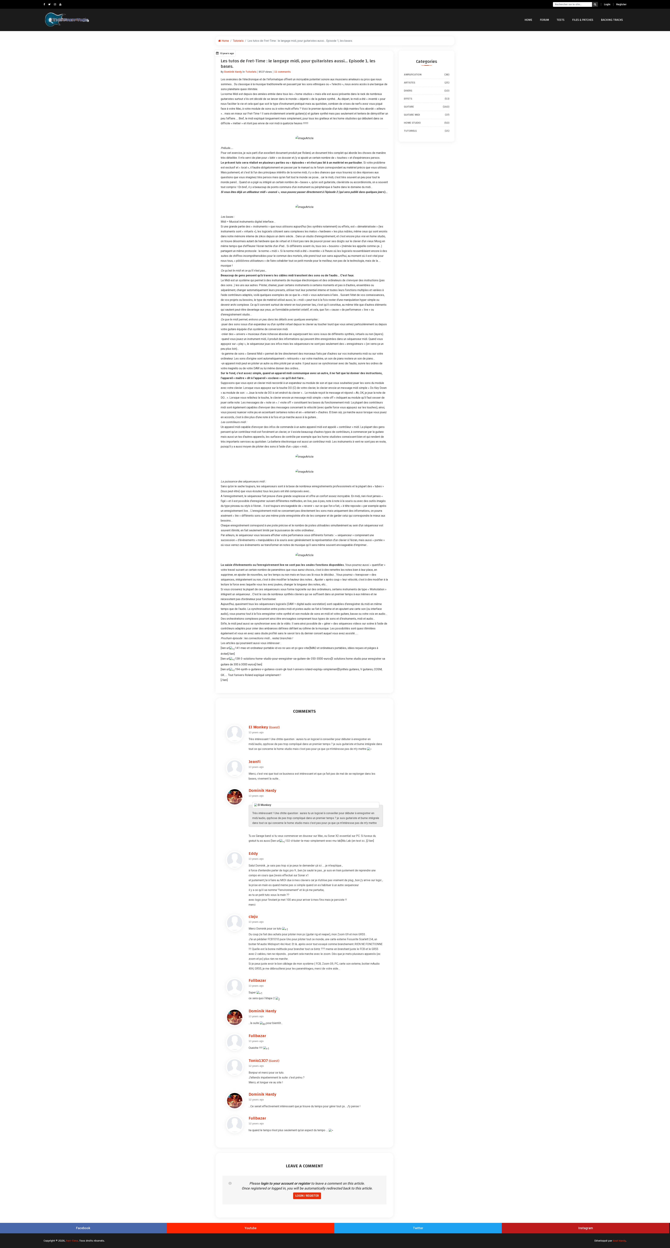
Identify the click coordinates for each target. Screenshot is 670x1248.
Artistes (426, 82)
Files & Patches (582, 19)
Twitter (418, 1228)
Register (621, 4)
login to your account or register (285, 1183)
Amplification (426, 74)
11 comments (282, 71)
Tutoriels (238, 40)
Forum (544, 19)
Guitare (426, 106)
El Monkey (264, 727)
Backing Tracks (612, 19)
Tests (560, 19)
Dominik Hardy (233, 71)
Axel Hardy (619, 1240)
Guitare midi (426, 114)
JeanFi (254, 762)
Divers (426, 90)
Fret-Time (72, 1240)
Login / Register (307, 1195)
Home (528, 19)
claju (253, 916)
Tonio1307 (264, 1061)
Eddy (253, 853)
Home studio (426, 122)
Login (607, 4)
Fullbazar (257, 980)
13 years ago (256, 732)
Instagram (585, 1228)
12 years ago (256, 1066)
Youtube (250, 1228)
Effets (426, 98)
